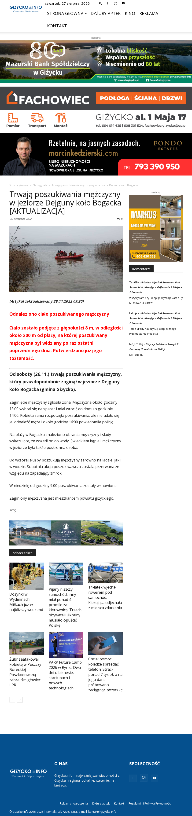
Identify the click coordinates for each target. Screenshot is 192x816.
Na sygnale (40, 185)
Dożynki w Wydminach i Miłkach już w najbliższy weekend (26, 602)
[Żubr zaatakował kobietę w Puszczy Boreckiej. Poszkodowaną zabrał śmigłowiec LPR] (26, 643)
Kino (130, 13)
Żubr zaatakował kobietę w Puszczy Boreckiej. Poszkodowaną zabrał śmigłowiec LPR (25, 672)
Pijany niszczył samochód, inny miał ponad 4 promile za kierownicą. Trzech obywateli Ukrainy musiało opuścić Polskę (65, 607)
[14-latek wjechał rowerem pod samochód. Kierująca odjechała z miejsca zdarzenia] (105, 573)
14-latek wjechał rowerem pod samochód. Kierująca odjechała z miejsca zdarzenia (105, 597)
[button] (100, 3)
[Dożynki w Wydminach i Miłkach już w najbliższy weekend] (26, 576)
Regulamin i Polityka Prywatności (150, 803)
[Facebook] (107, 3)
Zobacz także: (22, 553)
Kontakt (57, 26)
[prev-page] (12, 700)
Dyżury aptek (106, 13)
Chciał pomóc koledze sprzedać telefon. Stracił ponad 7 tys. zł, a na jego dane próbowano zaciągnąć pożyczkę (105, 674)
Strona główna (65, 13)
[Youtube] (123, 3)
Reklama (148, 13)
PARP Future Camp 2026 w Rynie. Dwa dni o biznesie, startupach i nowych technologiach (65, 675)
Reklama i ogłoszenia (74, 803)
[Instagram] (115, 3)
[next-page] (20, 700)
